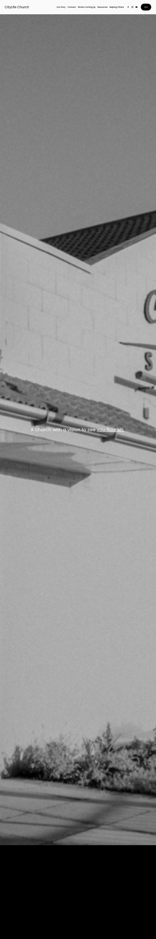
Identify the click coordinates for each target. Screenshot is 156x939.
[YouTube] (136, 7)
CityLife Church (17, 7)
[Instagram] (132, 7)
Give (146, 7)
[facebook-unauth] (128, 7)
